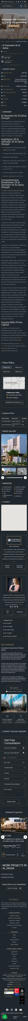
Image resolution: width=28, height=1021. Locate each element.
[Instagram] (10, 607)
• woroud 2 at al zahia (7, 874)
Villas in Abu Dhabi (8, 629)
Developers (14, 932)
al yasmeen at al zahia (21, 41)
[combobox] (5, 757)
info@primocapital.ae (16, 986)
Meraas (14, 942)
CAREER (25, 1016)
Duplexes (14, 959)
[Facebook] (12, 607)
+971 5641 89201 (17, 984)
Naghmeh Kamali (14, 592)
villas (12, 41)
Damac (14, 937)
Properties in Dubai (14, 915)
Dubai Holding (14, 944)
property (8, 41)
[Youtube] (20, 1010)
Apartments (14, 951)
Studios (14, 963)
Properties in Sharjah (14, 920)
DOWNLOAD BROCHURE (20, 566)
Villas (25, 96)
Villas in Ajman (7, 633)
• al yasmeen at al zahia (7, 877)
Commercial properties (14, 966)
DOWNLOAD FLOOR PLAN (13, 402)
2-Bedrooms (6, 367)
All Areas (14, 927)
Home (2, 41)
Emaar (14, 935)
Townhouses (14, 961)
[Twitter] (15, 607)
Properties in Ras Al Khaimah (14, 925)
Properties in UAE (14, 968)
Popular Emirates (14, 913)
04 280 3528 (17, 982)
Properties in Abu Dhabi (14, 918)
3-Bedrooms (18, 367)
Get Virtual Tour (15, 26)
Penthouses (14, 954)
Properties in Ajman (14, 923)
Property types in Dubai (14, 948)
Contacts (14, 972)
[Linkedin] (17, 607)
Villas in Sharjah (8, 626)
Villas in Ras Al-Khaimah (10, 636)
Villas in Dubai (7, 623)
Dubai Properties (14, 939)
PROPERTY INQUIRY (7, 566)
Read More (20, 604)
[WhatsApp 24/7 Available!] (4, 1016)
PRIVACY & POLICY (15, 1017)
